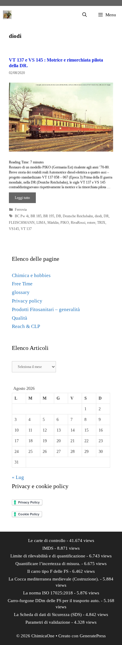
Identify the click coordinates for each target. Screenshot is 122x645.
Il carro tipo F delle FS (47, 571)
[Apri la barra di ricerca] (84, 14)
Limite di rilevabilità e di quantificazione (47, 556)
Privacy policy (27, 301)
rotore (91, 223)
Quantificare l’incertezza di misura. (47, 563)
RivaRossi (78, 223)
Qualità (19, 318)
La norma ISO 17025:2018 (48, 593)
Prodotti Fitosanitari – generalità (46, 309)
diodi (98, 216)
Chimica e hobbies (31, 275)
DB (58, 216)
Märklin (53, 223)
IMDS (47, 548)
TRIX (101, 223)
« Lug (18, 477)
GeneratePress (93, 635)
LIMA (41, 223)
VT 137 (26, 229)
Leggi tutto (22, 198)
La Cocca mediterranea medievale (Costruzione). (54, 579)
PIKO (64, 223)
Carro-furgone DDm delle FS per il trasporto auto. (54, 600)
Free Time (22, 284)
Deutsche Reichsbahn (78, 216)
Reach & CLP (26, 326)
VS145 (14, 229)
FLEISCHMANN (22, 223)
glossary (21, 292)
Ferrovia (21, 210)
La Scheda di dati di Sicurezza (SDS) (48, 614)
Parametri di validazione (47, 622)
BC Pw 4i (22, 216)
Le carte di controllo (46, 540)
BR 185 (35, 216)
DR (106, 216)
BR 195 (48, 216)
